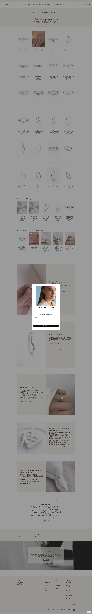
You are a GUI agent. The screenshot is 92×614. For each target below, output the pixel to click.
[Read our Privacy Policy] (58, 322)
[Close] (59, 285)
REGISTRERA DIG (46, 325)
